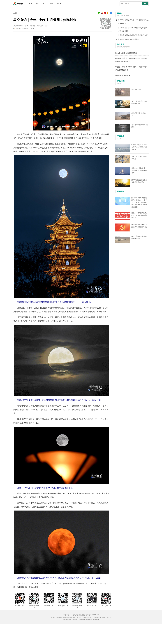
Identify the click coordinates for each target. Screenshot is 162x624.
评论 (37, 3)
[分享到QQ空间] (107, 13)
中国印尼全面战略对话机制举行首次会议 (133, 35)
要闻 (30, 3)
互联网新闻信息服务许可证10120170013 (86, 615)
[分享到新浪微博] (102, 13)
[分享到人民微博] (105, 13)
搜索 (145, 3)
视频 (51, 3)
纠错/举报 (66, 615)
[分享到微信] (99, 13)
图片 (44, 3)
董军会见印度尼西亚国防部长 (128, 39)
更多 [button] (58, 3)
